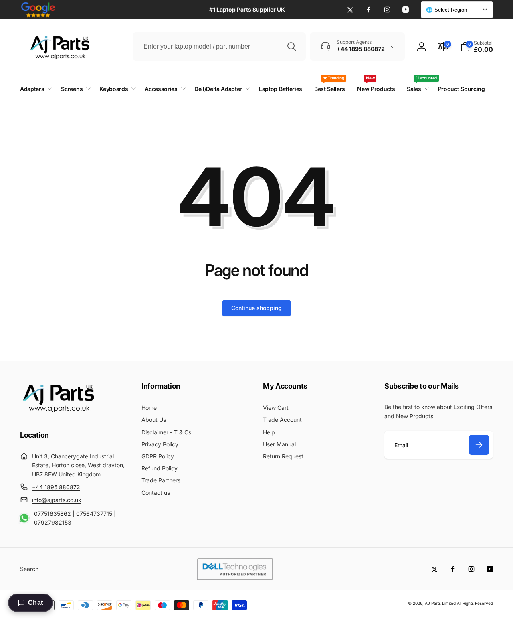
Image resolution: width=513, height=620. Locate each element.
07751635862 (52, 513)
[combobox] (219, 46)
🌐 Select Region (446, 10)
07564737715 (94, 513)
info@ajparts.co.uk (56, 499)
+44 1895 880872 (56, 487)
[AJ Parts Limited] (58, 413)
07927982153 (52, 522)
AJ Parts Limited (440, 603)
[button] (476, 47)
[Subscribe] (479, 445)
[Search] (292, 46)
